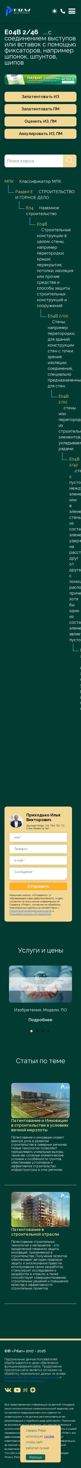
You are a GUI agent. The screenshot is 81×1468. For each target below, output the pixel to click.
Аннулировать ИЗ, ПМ (40, 133)
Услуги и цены (40, 950)
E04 (30, 207)
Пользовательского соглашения (24, 1381)
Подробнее (40, 1019)
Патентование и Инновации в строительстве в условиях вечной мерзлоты (39, 1125)
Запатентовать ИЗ (40, 96)
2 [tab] (37, 1031)
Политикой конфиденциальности (30, 910)
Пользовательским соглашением (30, 914)
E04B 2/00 (58, 316)
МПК (9, 181)
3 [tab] (43, 1031)
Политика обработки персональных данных (32, 1377)
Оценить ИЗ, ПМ (40, 121)
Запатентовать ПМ (40, 109)
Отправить (38, 886)
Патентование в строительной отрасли (35, 1232)
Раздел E (24, 191)
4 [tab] (48, 1031)
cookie (49, 1436)
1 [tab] (31, 1031)
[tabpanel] (40, 994)
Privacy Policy (12, 1457)
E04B (42, 224)
